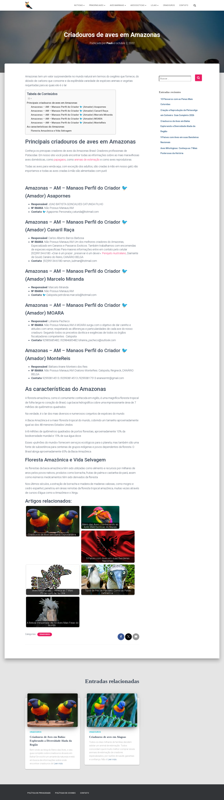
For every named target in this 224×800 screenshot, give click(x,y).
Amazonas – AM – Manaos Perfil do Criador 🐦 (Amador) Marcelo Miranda (72, 114)
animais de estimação (87, 159)
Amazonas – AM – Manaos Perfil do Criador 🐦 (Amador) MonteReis (68, 122)
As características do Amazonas (45, 126)
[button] (84, 5)
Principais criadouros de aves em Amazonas (52, 102)
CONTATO (183, 5)
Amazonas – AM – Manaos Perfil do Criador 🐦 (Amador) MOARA (66, 118)
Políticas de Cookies (65, 793)
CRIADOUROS (169, 5)
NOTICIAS (78, 5)
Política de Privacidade (39, 793)
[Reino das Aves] (29, 5)
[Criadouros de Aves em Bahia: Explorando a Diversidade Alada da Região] (52, 710)
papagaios (60, 159)
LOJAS (154, 5)
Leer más (58, 763)
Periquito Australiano (114, 253)
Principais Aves (96, 5)
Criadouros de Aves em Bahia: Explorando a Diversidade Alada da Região (177, 126)
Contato (84, 793)
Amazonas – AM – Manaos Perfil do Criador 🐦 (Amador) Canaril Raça (69, 110)
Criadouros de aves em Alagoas (107, 736)
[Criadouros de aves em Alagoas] (112, 710)
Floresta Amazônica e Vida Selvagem (51, 130)
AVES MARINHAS (117, 5)
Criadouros (44, 634)
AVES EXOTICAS (137, 5)
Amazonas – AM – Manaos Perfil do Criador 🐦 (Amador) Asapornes (68, 107)
